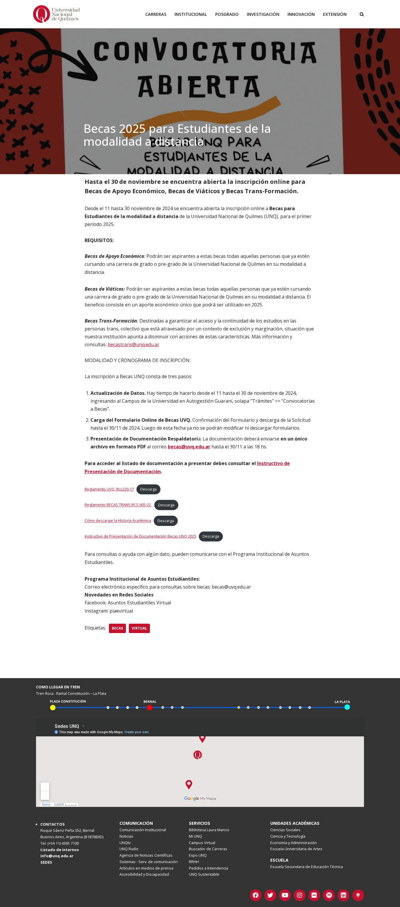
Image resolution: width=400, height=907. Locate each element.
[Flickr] (314, 895)
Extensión (335, 14)
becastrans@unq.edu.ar (133, 344)
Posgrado (227, 14)
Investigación (263, 14)
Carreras (155, 14)
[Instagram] (299, 895)
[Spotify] (329, 895)
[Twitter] (270, 895)
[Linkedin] (343, 895)
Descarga (148, 489)
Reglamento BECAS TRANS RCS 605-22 (118, 504)
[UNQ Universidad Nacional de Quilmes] (56, 14)
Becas (117, 628)
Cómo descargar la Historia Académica (118, 520)
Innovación (301, 14)
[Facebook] (255, 895)
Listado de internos (59, 849)
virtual (139, 628)
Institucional (191, 14)
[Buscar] (362, 14)
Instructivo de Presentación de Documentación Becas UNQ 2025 (140, 536)
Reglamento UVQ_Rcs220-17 (109, 489)
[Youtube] (285, 895)
